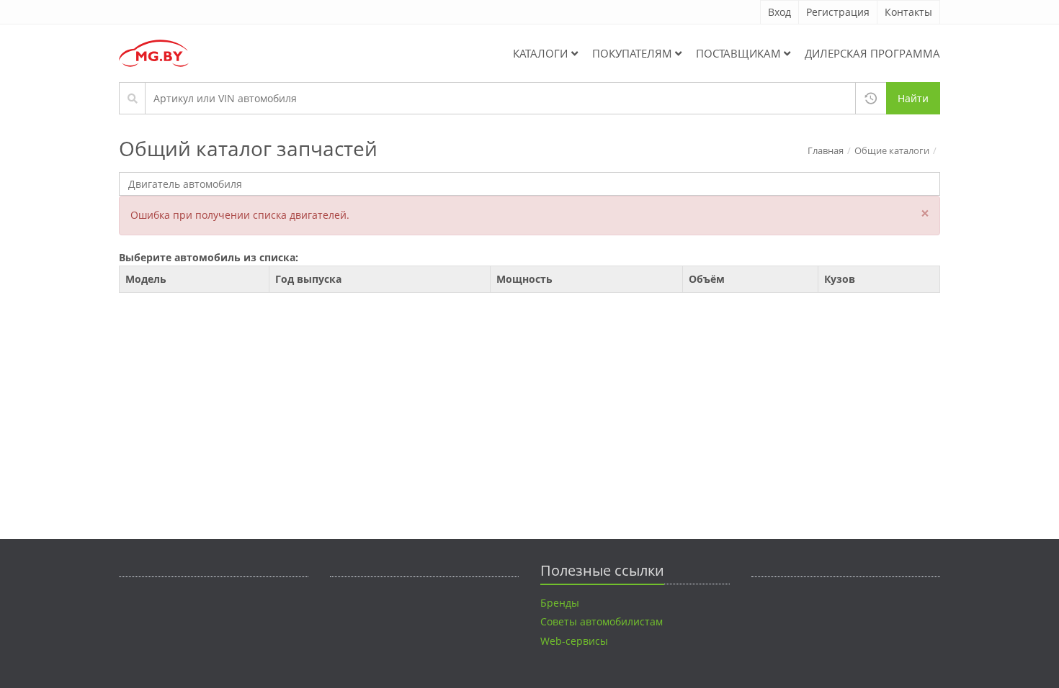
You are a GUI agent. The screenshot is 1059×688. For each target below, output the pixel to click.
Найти (913, 98)
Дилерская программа (872, 53)
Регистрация (838, 12)
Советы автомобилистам (601, 621)
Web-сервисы (574, 641)
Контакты (908, 12)
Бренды (559, 603)
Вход (779, 12)
